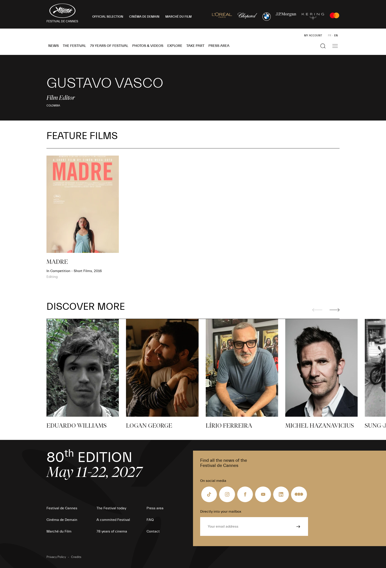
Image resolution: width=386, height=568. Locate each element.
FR (329, 35)
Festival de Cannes (61, 508)
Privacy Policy (56, 557)
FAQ (150, 520)
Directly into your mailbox (220, 512)
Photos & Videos (147, 46)
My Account (313, 35)
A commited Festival (113, 520)
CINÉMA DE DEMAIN (144, 17)
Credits (76, 557)
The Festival (74, 46)
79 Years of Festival (109, 46)
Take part (195, 46)
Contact (153, 531)
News (53, 46)
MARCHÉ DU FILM (178, 17)
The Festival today (111, 508)
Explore (174, 46)
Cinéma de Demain (61, 520)
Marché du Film (58, 531)
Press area (218, 46)
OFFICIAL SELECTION (107, 17)
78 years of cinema (111, 531)
